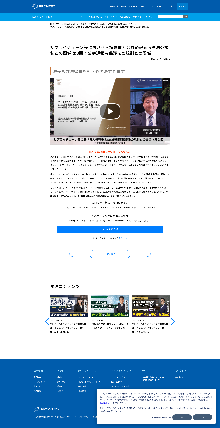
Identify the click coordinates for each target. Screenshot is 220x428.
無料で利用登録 (110, 229)
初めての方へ (138, 17)
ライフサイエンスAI (136, 6)
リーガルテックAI (118, 377)
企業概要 (38, 370)
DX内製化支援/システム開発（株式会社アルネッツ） (153, 378)
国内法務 (118, 24)
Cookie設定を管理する (161, 417)
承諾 (182, 417)
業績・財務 (61, 381)
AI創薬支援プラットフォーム (89, 381)
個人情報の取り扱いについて (43, 417)
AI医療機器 (82, 390)
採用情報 (37, 390)
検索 (185, 17)
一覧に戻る (110, 254)
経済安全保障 (116, 381)
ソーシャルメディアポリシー (81, 417)
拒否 (202, 417)
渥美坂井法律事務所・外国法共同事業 (97, 24)
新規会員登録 (125, 17)
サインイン (123, 238)
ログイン (114, 17)
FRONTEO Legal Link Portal (62, 24)
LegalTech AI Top (42, 16)
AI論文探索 (82, 386)
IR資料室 (60, 386)
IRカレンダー (62, 390)
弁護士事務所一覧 (95, 17)
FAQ (106, 17)
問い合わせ (182, 6)
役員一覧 (37, 386)
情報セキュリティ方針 (62, 417)
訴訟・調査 (127, 24)
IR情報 (123, 6)
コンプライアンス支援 (120, 386)
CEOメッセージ (40, 381)
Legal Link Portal (79, 17)
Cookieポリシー (106, 403)
